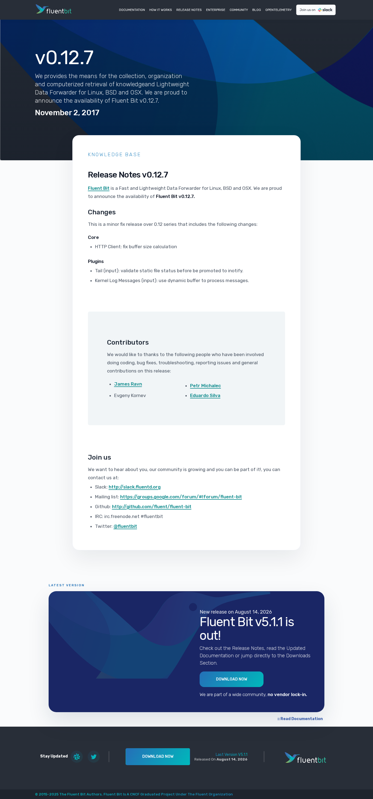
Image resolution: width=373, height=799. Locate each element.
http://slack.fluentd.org (135, 487)
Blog (256, 10)
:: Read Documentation (300, 719)
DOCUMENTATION (132, 10)
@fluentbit (125, 526)
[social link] (77, 757)
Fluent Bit (98, 188)
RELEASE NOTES (189, 10)
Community (239, 10)
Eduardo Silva (205, 395)
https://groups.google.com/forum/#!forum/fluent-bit (181, 496)
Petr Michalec (205, 385)
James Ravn (128, 384)
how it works (160, 10)
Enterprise (215, 10)
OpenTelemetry (278, 10)
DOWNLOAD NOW (157, 756)
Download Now (231, 679)
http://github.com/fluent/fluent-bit (151, 506)
